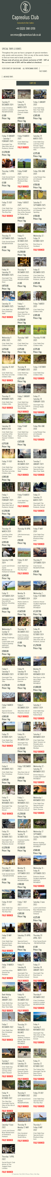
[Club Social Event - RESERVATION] (8, 860)
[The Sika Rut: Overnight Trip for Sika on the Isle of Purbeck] (8, 1085)
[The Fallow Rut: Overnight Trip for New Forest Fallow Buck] (39, 1053)
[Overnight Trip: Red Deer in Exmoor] (24, 661)
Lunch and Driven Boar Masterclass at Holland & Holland (39, 911)
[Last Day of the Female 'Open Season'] (8, 521)
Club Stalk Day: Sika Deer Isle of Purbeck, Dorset (39, 277)
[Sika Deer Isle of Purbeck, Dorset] (24, 697)
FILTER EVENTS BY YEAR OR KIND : (11, 69)
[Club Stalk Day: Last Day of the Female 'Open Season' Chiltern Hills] (39, 128)
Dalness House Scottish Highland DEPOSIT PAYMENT (39, 605)
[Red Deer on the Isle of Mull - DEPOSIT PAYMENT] (39, 661)
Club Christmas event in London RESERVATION (7, 110)
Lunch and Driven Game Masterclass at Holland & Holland (8, 569)
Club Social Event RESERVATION (8, 178)
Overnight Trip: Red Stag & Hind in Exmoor (24, 1005)
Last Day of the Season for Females (7, 972)
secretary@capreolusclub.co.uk (25, 34)
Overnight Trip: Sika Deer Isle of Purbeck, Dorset (8, 146)
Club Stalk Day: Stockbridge (23, 143)
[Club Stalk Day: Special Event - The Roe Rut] (8, 195)
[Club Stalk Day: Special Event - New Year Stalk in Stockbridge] (24, 388)
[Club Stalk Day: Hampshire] (24, 487)
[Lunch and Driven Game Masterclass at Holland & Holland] (8, 552)
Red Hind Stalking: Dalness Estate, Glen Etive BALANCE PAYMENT (24, 1039)
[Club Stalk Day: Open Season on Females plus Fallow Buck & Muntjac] (39, 726)
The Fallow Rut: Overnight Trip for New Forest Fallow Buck (39, 1072)
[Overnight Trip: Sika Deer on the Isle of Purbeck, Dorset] (39, 1017)
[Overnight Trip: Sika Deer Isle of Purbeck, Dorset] (8, 128)
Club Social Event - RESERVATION (8, 875)
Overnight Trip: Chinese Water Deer (23, 112)
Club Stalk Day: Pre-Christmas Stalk (7, 311)
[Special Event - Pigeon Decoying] (8, 697)
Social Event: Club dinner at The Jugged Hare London (8, 1165)
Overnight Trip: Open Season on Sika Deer (24, 314)
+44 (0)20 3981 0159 (25, 28)
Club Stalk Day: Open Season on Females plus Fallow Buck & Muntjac (39, 744)
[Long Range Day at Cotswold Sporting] (39, 163)
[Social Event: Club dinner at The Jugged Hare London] (8, 1149)
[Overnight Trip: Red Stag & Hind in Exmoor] (24, 987)
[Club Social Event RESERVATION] (8, 163)
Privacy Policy (29, 1174)
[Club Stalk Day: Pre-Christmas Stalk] (8, 296)
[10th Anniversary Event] (24, 521)
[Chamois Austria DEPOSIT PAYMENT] (24, 824)
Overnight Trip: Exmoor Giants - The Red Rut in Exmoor (23, 1072)
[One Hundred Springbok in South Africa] (24, 1117)
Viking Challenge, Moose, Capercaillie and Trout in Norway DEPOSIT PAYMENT (8, 642)
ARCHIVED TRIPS (8, 77)
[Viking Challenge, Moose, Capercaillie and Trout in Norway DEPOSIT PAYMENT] (8, 621)
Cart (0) (33, 83)
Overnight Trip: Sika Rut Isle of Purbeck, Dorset (23, 246)
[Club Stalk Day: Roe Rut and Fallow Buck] (39, 697)
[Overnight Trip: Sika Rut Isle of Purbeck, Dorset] (24, 228)
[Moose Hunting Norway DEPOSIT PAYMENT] (39, 824)
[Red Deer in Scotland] (39, 228)
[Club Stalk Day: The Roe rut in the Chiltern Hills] (8, 359)
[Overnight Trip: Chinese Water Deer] (24, 94)
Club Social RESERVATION (38, 567)
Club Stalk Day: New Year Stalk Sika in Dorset (38, 110)
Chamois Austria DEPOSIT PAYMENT (23, 842)
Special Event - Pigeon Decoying (8, 712)
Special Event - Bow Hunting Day (24, 942)
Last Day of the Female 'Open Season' (7, 536)
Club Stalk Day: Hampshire (23, 502)
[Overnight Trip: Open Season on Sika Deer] (24, 296)
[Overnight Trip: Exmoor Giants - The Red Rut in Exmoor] (24, 1053)
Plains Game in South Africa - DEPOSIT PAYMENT (23, 605)
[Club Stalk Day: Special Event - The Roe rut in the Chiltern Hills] (8, 454)
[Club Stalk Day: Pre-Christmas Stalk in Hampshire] (8, 1017)
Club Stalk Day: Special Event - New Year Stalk (38, 469)
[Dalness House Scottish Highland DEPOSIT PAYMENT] (39, 585)
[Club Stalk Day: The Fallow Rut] (8, 726)
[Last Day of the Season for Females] (8, 957)
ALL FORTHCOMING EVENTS (30, 69)
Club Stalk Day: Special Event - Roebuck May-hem (23, 180)
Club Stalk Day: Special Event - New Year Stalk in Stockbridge (24, 405)
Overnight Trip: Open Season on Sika (8, 679)
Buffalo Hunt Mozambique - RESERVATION (23, 878)
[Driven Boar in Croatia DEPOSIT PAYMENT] (39, 758)
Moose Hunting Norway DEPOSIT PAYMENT (39, 844)
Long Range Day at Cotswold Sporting (39, 179)
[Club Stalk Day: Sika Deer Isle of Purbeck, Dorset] (39, 262)
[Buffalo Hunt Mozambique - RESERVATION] (24, 860)
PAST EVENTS (43, 71)
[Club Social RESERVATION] (39, 552)
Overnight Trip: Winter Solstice (23, 744)
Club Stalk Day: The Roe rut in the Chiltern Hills (8, 375)
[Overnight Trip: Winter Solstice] (24, 726)
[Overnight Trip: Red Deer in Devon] (8, 790)
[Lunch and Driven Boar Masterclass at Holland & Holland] (39, 894)
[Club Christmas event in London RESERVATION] (8, 94)
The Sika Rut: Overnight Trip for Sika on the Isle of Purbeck (8, 1104)
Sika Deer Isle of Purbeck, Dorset (23, 712)
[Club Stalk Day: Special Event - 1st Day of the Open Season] (39, 790)
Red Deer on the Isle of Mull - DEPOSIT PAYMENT (39, 680)
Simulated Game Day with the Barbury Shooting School (8, 602)
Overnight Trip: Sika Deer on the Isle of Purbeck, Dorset (39, 1036)
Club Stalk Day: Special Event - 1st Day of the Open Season (38, 806)
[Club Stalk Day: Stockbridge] (24, 128)
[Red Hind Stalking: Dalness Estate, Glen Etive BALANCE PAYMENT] (24, 1017)
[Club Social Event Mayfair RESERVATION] (24, 1085)
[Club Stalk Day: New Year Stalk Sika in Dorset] (39, 94)
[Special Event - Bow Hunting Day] (24, 927)
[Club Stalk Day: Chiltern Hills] (39, 296)
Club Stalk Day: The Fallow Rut (7, 741)
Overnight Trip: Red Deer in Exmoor (23, 679)
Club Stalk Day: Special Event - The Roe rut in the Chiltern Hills (8, 470)
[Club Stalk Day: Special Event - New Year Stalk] (39, 454)
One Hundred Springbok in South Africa (22, 1135)
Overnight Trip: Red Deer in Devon (7, 808)
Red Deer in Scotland (37, 245)
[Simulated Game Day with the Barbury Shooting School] (8, 585)
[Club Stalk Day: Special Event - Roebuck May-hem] (24, 163)
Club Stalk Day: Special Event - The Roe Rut (7, 210)
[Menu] (48, 2)
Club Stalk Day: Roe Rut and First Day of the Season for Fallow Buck (24, 211)
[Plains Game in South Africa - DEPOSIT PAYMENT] (24, 585)
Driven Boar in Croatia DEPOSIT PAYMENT (39, 777)
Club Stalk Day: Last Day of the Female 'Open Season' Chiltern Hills (39, 146)
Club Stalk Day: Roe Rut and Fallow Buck (38, 713)
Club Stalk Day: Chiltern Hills (38, 310)
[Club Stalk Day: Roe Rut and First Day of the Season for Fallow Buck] (24, 195)
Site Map (36, 1174)
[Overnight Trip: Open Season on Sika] (8, 661)
